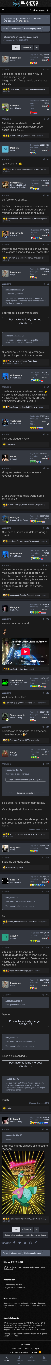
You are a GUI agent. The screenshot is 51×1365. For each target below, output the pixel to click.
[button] (3, 10)
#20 (47, 1129)
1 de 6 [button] (16, 48)
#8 (48, 434)
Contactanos (16, 1348)
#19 (47, 995)
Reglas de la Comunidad (15, 1287)
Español (26, 1345)
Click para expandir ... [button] (26, 793)
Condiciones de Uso (13, 1285)
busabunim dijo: (12, 770)
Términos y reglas (31, 1348)
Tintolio (16, 1336)
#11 (47, 565)
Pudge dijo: (10, 897)
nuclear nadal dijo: (13, 336)
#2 (48, 119)
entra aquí (23, 21)
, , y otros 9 (28, 595)
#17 (47, 891)
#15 (47, 764)
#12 (47, 619)
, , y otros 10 (26, 136)
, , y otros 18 (20, 362)
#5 (48, 244)
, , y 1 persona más (26, 703)
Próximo (25, 48)
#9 (48, 468)
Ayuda (34, 1352)
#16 (47, 857)
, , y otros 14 (26, 971)
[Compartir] (44, 69)
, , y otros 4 (27, 407)
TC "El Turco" (32, 1323)
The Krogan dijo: (13, 1001)
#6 (48, 284)
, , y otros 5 (22, 669)
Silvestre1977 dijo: (13, 290)
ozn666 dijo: (11, 1079)
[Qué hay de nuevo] (47, 10)
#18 (47, 947)
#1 (48, 69)
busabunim (10, 40)
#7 (48, 387)
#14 (47, 727)
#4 (48, 195)
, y (24, 740)
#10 (47, 528)
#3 (48, 159)
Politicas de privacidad (19, 1352)
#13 (47, 693)
